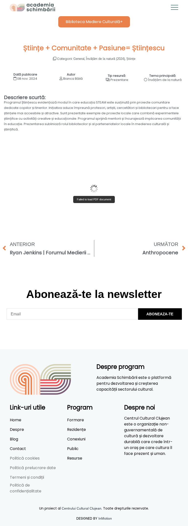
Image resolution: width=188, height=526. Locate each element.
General (78, 59)
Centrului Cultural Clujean (81, 508)
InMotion (105, 518)
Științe (130, 59)
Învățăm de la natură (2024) (105, 59)
